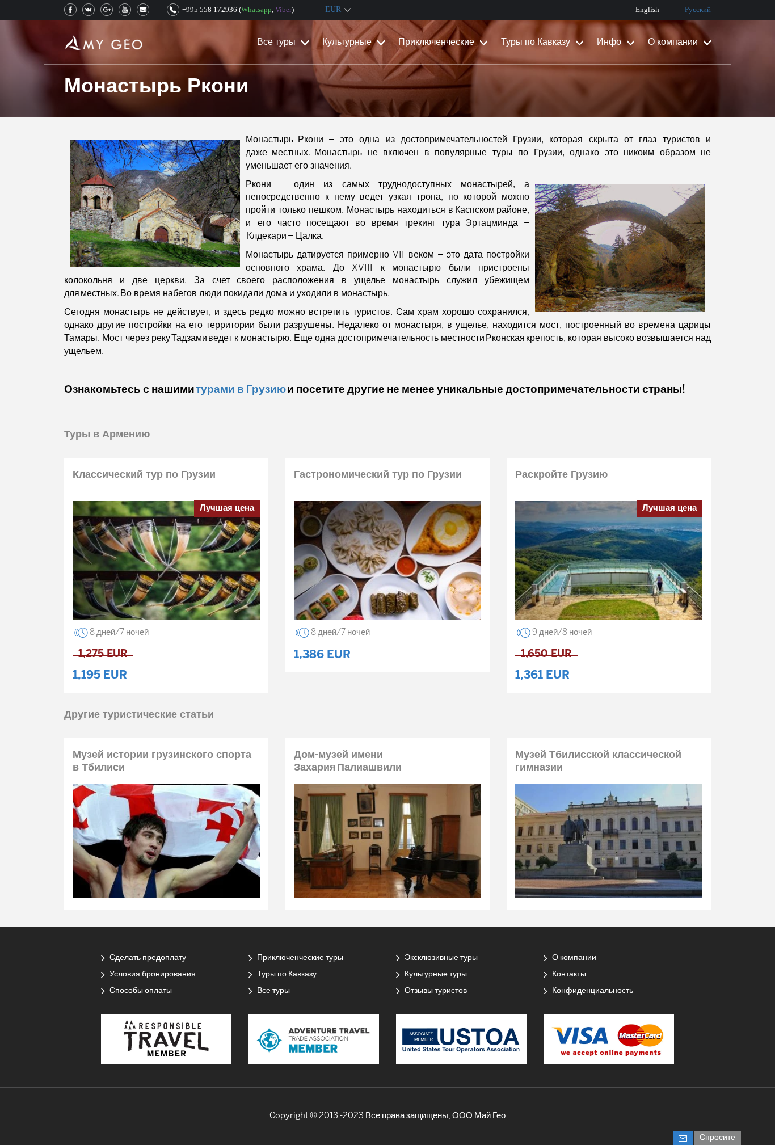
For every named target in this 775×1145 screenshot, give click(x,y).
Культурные (347, 42)
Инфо (609, 42)
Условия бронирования (152, 974)
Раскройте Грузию (561, 475)
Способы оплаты (140, 991)
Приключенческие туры (300, 958)
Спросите (717, 1138)
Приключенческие (436, 42)
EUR (333, 9)
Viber (283, 9)
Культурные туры (436, 974)
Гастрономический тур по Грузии (378, 475)
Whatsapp (256, 9)
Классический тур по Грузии (144, 475)
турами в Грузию (241, 390)
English (647, 9)
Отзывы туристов (436, 991)
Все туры (276, 42)
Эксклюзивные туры (441, 958)
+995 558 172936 (209, 9)
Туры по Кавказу (535, 42)
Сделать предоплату (147, 958)
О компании (673, 42)
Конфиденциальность (592, 991)
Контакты (569, 974)
